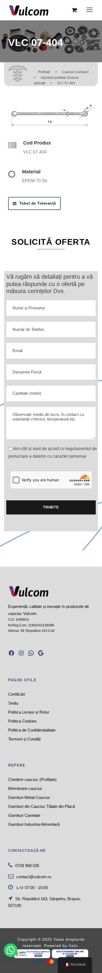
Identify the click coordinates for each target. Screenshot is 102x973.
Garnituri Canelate (24, 815)
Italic (73, 945)
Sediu (13, 703)
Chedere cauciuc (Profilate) (32, 779)
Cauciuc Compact (75, 72)
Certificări (16, 694)
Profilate (44, 72)
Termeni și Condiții (24, 739)
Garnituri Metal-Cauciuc (29, 797)
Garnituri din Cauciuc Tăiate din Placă (41, 806)
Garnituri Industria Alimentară (34, 824)
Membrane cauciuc (25, 788)
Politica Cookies (22, 721)
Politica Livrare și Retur (28, 712)
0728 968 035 (27, 865)
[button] (10, 950)
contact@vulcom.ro (33, 876)
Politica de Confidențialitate (31, 730)
